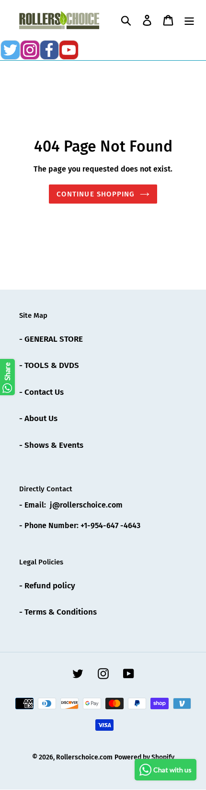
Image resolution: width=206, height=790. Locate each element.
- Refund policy (47, 586)
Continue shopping (96, 194)
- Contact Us (41, 392)
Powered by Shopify (144, 757)
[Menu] (189, 20)
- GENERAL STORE (51, 339)
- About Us (38, 418)
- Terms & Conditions (58, 612)
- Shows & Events (51, 445)
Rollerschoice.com (84, 757)
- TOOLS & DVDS (49, 365)
